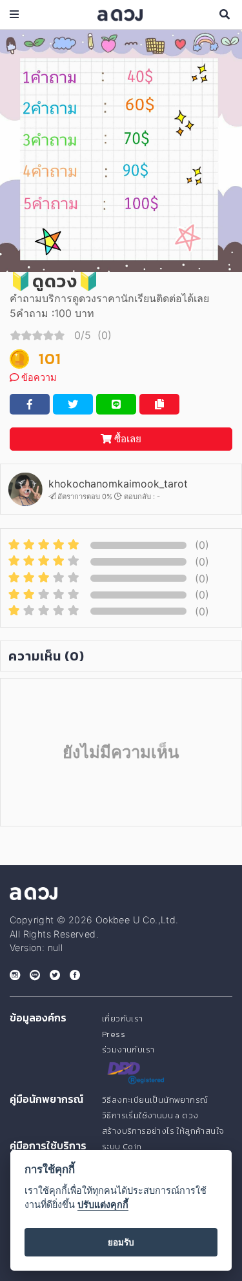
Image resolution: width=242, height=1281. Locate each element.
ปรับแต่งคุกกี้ (102, 1204)
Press (113, 1034)
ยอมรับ (121, 1242)
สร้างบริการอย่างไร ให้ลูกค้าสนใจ (163, 1131)
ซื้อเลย (126, 439)
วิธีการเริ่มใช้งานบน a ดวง (150, 1115)
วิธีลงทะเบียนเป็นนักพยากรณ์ (155, 1100)
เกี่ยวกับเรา (122, 1018)
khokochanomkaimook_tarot (118, 483)
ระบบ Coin (122, 1146)
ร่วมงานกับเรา (128, 1049)
